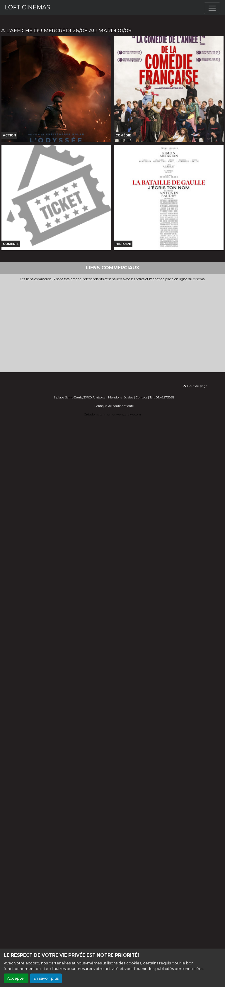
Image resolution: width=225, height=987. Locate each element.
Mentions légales (120, 397)
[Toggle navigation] (212, 8)
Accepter (16, 978)
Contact (141, 397)
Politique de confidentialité (114, 406)
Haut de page (196, 386)
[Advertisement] (112, 325)
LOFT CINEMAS (27, 7)
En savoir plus (46, 978)
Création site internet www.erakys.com (112, 414)
